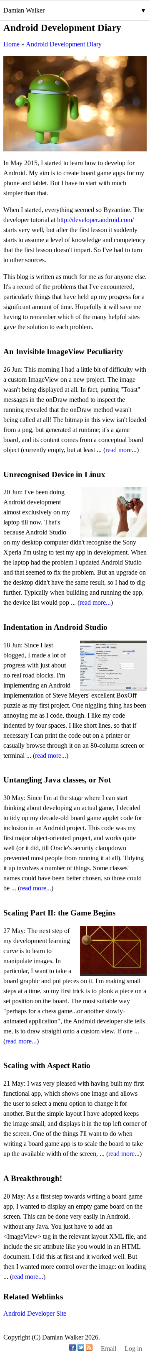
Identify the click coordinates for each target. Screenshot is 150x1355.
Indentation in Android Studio (55, 627)
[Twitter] (81, 1348)
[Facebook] (72, 1348)
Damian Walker (24, 10)
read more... (121, 449)
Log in (133, 1348)
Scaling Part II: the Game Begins (59, 912)
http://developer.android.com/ (95, 219)
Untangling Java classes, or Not (57, 779)
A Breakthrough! (32, 1178)
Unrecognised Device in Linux (54, 474)
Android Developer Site (34, 1313)
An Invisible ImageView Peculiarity (63, 351)
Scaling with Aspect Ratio (46, 1065)
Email (108, 1348)
